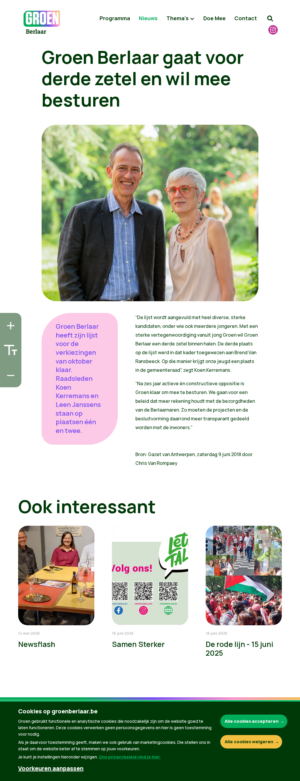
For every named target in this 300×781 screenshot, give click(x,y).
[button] (270, 18)
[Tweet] (9, 364)
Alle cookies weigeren (249, 742)
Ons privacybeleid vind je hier (129, 757)
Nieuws (148, 18)
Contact (245, 18)
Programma (115, 18)
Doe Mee (214, 18)
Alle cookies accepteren (252, 721)
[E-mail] (9, 381)
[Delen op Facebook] (9, 348)
